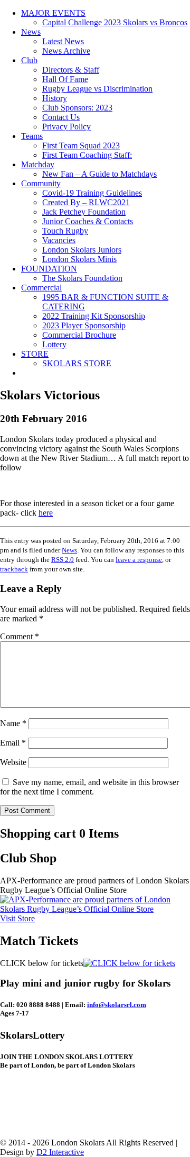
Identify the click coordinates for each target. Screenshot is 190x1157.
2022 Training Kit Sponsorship (93, 315)
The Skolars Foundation (82, 278)
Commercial (41, 287)
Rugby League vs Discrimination (97, 88)
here (46, 512)
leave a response (139, 560)
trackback (14, 569)
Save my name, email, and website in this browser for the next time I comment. (89, 787)
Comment (19, 636)
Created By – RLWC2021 (86, 202)
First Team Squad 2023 (81, 145)
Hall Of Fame (65, 79)
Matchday (37, 164)
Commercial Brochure (79, 334)
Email (13, 742)
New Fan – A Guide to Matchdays (99, 173)
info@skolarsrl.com (116, 1005)
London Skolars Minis (79, 259)
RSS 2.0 (62, 560)
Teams (32, 136)
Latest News (63, 41)
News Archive (66, 50)
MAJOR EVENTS (53, 12)
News (31, 31)
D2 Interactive (60, 1152)
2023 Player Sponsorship (84, 325)
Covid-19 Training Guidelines (92, 192)
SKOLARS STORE (76, 363)
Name (13, 723)
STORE (35, 353)
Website (13, 762)
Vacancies (58, 240)
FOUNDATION (49, 268)
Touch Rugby (65, 230)
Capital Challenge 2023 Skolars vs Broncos (114, 22)
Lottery (54, 344)
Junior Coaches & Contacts (87, 221)
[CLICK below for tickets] (129, 963)
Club (29, 60)
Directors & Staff (70, 69)
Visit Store (17, 918)
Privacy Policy (66, 126)
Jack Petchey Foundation (84, 211)
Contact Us (61, 117)
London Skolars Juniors (81, 249)
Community (41, 183)
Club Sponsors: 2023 (77, 107)
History (54, 98)
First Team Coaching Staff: (87, 154)
